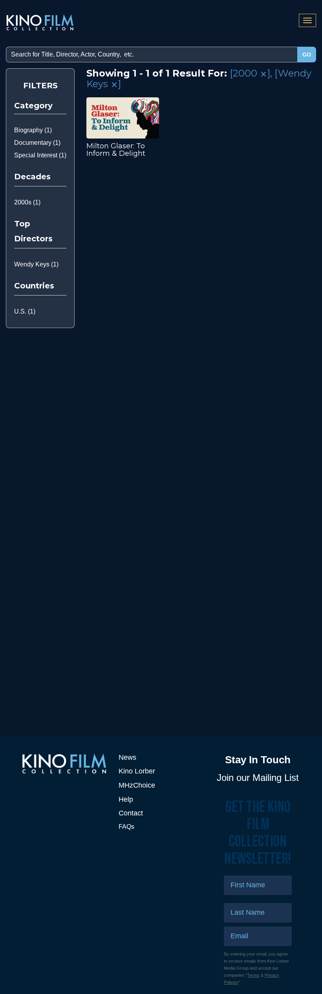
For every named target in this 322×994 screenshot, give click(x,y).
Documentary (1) (37, 142)
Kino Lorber (137, 771)
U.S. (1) (24, 311)
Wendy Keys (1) (36, 264)
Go (306, 54)
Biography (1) (33, 130)
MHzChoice (137, 785)
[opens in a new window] (64, 764)
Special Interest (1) (40, 155)
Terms (253, 975)
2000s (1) (27, 202)
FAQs (126, 826)
